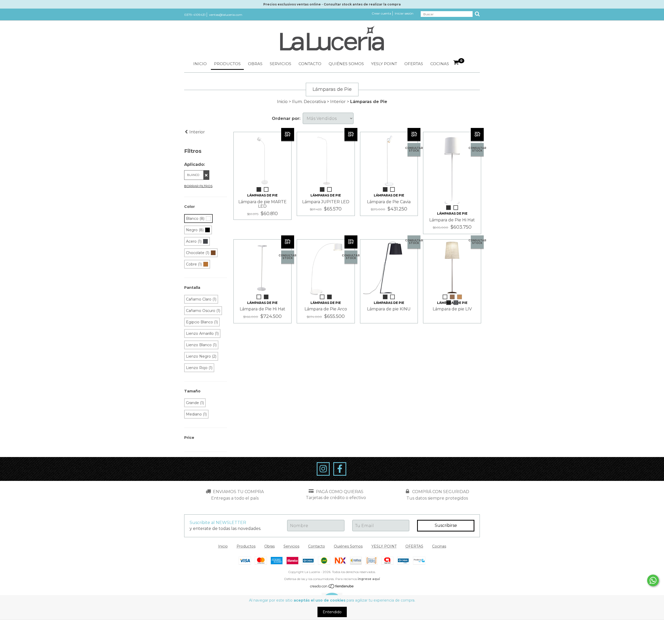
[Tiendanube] (332, 587)
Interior (338, 101)
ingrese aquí (369, 579)
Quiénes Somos (346, 63)
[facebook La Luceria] (339, 469)
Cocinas (439, 63)
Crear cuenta (381, 13)
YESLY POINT (384, 63)
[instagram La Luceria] (323, 469)
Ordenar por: (286, 118)
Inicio (200, 63)
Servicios (280, 63)
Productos (227, 63)
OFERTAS (413, 63)
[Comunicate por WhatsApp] (653, 580)
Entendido (332, 612)
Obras (255, 63)
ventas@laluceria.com (225, 15)
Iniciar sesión (404, 13)
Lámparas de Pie (262, 195)
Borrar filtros (198, 186)
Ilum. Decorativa (309, 101)
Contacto (310, 63)
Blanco (193, 175)
